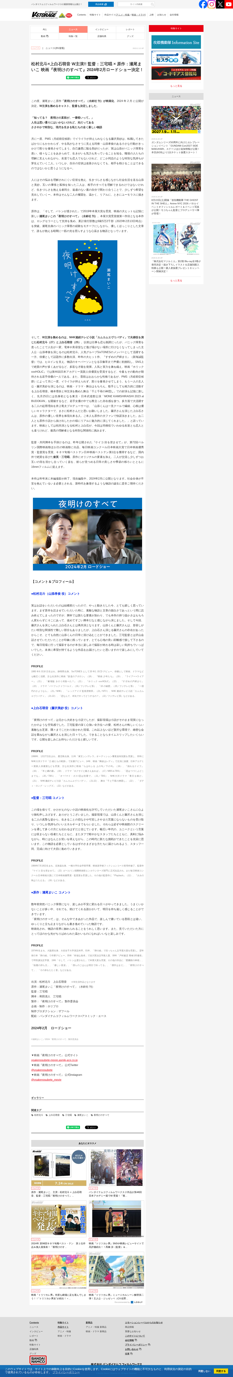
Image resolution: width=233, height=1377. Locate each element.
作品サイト (63, 1327)
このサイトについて (135, 1336)
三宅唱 (68, 1115)
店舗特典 (101, 36)
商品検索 (99, 4)
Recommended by (122, 1302)
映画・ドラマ (138, 14)
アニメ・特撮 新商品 (96, 1327)
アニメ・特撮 (122, 14)
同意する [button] (221, 1371)
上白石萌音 (54, 1115)
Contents (81, 14)
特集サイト (95, 14)
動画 (43, 36)
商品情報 (129, 1327)
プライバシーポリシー (136, 1344)
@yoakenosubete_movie (46, 1079)
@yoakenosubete (42, 1070)
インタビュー (101, 29)
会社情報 (174, 14)
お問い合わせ (131, 1349)
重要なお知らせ (133, 1331)
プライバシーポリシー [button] (66, 1372)
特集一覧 (73, 36)
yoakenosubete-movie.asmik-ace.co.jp (54, 1060)
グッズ (130, 36)
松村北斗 (38, 1115)
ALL (45, 29)
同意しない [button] (204, 1371)
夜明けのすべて (101, 1115)
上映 (151, 14)
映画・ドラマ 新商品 (96, 1331)
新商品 (89, 1322)
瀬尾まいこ (82, 1115)
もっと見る (176, 86)
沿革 (127, 1353)
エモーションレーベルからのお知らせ (144, 1322)
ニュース (73, 29)
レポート (130, 29)
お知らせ (161, 14)
